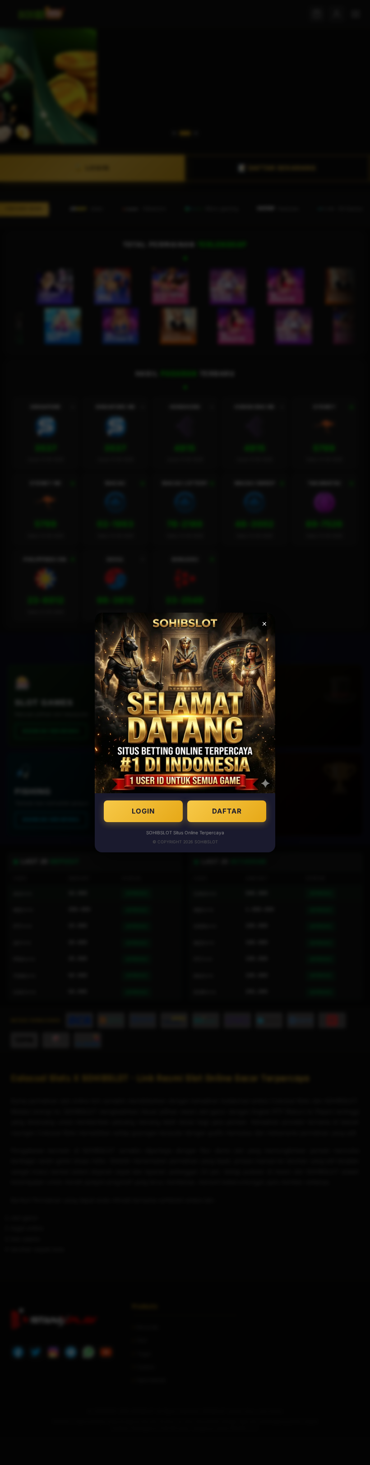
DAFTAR (227, 811)
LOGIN (143, 811)
